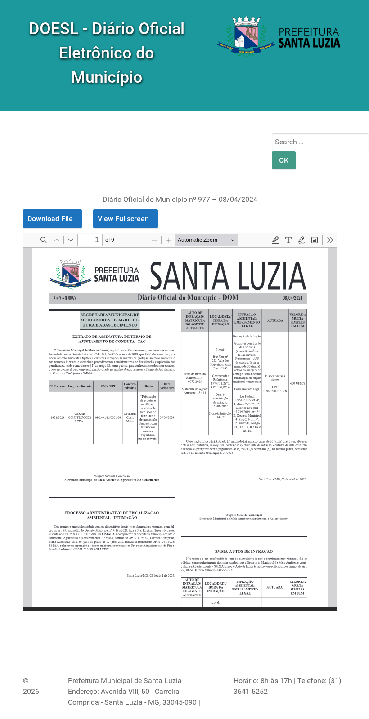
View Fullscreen (123, 218)
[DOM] (279, 37)
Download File (50, 218)
